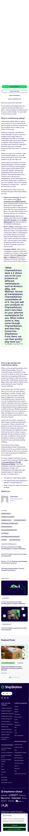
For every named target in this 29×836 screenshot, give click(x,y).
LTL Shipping (4, 533)
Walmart (13, 257)
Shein (15, 733)
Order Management (5, 721)
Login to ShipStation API (14, 99)
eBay (5, 257)
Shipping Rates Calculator (20, 752)
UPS (2, 766)
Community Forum (18, 763)
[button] (11, 677)
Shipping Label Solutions (7, 716)
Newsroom (17, 768)
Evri (2, 774)
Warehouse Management (7, 724)
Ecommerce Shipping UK (7, 752)
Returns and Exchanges (6, 732)
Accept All (14, 825)
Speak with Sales (18, 744)
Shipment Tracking (5, 734)
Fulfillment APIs (4, 726)
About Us (16, 765)
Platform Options (15, 540)
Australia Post (4, 780)
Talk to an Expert (14, 86)
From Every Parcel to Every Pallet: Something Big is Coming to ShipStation (13, 602)
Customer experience (8, 663)
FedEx (2, 769)
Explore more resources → (20, 773)
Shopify (16, 706)
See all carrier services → (7, 782)
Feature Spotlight (6, 526)
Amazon (16, 709)
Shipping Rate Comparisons (7, 713)
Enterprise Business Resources (10, 536)
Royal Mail (3, 772)
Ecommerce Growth (20, 520)
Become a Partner (18, 758)
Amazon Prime (21, 255)
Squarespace (17, 725)
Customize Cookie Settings (14, 829)
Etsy (15, 730)
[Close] (26, 815)
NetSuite (16, 722)
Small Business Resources (9, 530)
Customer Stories (18, 747)
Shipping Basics (5, 513)
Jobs (15, 771)
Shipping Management (6, 711)
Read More (4, 673)
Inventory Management (6, 718)
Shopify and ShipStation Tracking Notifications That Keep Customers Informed (11, 668)
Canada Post (4, 777)
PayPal (15, 719)
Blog (15, 750)
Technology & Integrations (9, 523)
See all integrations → (19, 735)
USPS (2, 764)
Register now (5, 491)
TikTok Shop (17, 714)
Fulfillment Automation (6, 708)
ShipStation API (18, 755)
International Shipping (6, 729)
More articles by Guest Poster (16, 499)
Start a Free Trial (14, 91)
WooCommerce (18, 717)
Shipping (3, 540)
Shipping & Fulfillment (7, 517)
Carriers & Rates (6, 520)
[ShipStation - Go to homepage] (11, 687)
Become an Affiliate (19, 760)
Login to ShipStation (14, 95)
